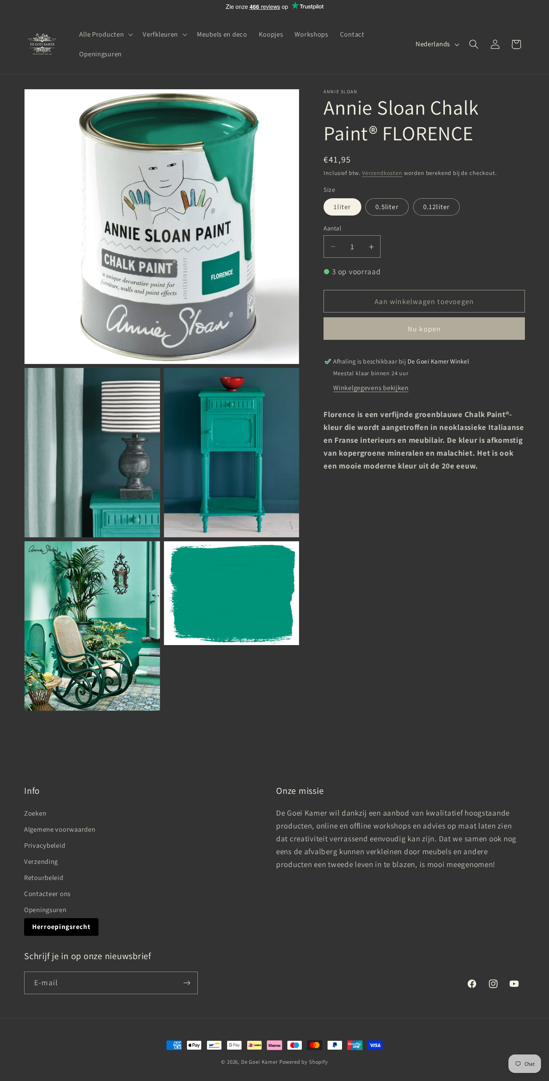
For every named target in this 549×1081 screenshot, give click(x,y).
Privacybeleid (44, 845)
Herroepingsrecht (61, 926)
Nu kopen (424, 329)
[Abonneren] (186, 983)
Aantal (332, 228)
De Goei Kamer (259, 1061)
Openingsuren (45, 909)
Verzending (41, 861)
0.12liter (436, 206)
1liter (342, 206)
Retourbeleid (44, 877)
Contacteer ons (47, 893)
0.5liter (387, 206)
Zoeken (35, 813)
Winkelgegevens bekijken (371, 387)
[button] (105, 34)
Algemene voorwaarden (59, 829)
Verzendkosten (382, 173)
